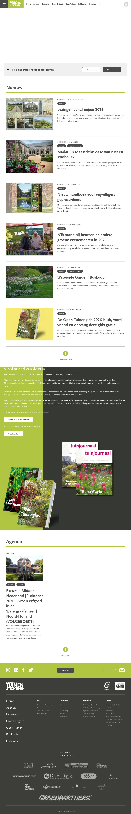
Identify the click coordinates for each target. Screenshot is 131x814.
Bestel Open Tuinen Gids (91, 705)
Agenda (36, 4)
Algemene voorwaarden (90, 711)
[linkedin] (18, 670)
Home (28, 4)
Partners (62, 713)
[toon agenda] (65, 651)
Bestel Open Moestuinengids (92, 708)
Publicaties (82, 4)
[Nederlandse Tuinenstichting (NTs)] (16, 4)
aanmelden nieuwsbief (110, 670)
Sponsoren (63, 716)
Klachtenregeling (88, 713)
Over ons (92, 4)
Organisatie (63, 708)
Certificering (64, 711)
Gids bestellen (13, 434)
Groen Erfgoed (57, 4)
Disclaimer (59, 811)
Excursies (45, 4)
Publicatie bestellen (89, 716)
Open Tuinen (71, 4)
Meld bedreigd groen (43, 711)
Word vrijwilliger (42, 713)
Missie (62, 705)
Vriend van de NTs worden (18, 419)
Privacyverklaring (69, 811)
